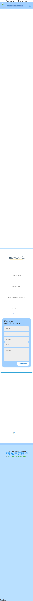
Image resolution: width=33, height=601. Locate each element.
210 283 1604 (11, 1)
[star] (16, 433)
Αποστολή (23, 363)
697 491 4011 (23, 1)
